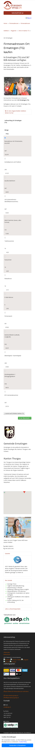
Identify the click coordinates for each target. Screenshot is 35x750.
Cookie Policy (23, 741)
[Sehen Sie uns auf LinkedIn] (7, 661)
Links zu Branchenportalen (12, 609)
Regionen (13, 31)
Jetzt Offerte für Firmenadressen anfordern (17, 691)
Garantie (7, 553)
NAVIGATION (17, 13)
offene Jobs (7, 652)
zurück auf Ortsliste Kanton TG (14, 413)
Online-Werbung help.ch (11, 695)
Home (5, 23)
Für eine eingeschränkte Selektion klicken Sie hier (15, 112)
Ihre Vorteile (8, 580)
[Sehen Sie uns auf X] (16, 659)
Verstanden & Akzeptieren (17, 745)
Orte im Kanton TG (24, 31)
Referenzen (7, 654)
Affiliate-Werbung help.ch (12, 697)
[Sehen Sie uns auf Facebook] (7, 659)
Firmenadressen (14, 23)
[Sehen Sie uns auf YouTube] (13, 661)
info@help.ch (7, 707)
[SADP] (17, 620)
